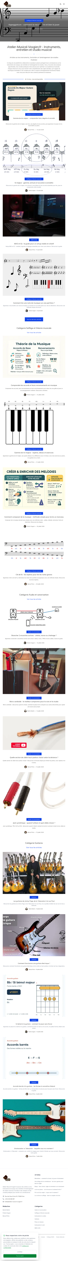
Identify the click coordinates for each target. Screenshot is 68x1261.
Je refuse (20, 1252)
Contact (43, 1237)
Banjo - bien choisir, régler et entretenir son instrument (49, 1186)
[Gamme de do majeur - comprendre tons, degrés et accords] (34, 101)
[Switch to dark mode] (60, 4)
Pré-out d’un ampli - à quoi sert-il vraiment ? (46, 1192)
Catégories (39, 1206)
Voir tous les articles (34, 332)
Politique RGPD (50, 1237)
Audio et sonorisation (34, 632)
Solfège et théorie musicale (34, 20)
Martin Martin (6, 1210)
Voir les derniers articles (34, 319)
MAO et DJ (34, 240)
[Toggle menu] (64, 4)
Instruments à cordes (40, 1216)
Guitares (34, 897)
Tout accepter (20, 1256)
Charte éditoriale (60, 1237)
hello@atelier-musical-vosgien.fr (13, 1201)
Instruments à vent (40, 1225)
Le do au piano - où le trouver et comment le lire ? (48, 1189)
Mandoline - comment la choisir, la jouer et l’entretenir (49, 1178)
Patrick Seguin (7, 1213)
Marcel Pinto (6, 1216)
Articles (37, 1175)
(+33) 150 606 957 (10, 1199)
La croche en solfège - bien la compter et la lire (47, 1195)
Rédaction (6, 1206)
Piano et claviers (39, 1222)
